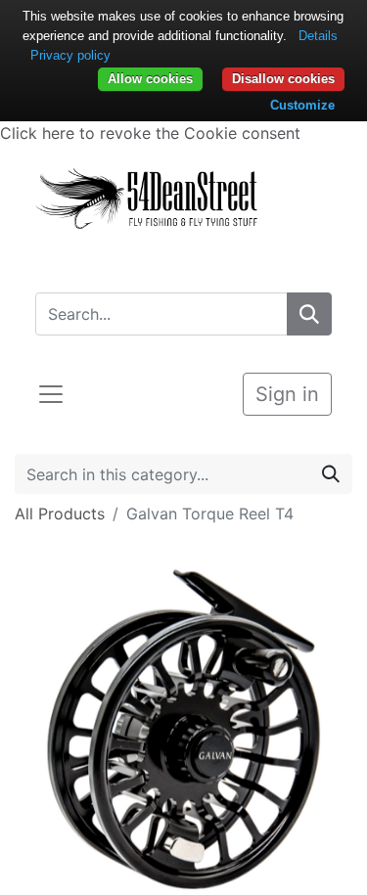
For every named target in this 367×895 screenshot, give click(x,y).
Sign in (287, 394)
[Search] (309, 314)
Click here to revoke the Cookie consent (150, 133)
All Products (60, 513)
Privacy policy (70, 55)
